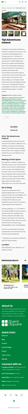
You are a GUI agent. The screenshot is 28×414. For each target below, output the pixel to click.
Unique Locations (12, 95)
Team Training (5, 111)
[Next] (23, 33)
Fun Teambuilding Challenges (11, 105)
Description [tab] (14, 126)
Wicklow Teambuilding (12, 113)
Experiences (10, 8)
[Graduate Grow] (11, 273)
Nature (7, 106)
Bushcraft (16, 97)
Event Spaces (16, 103)
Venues (20, 95)
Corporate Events (11, 99)
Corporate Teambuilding (8, 102)
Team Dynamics (19, 109)
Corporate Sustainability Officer (12, 100)
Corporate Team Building (19, 100)
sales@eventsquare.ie (12, 381)
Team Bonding (13, 108)
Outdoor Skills (13, 106)
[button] (26, 2)
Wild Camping (21, 113)
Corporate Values (19, 102)
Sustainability (5, 108)
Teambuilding (13, 111)
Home (4, 8)
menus (15, 208)
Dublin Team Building (7, 103)
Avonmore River (9, 97)
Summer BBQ (20, 106)
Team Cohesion (10, 109)
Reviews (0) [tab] (14, 130)
